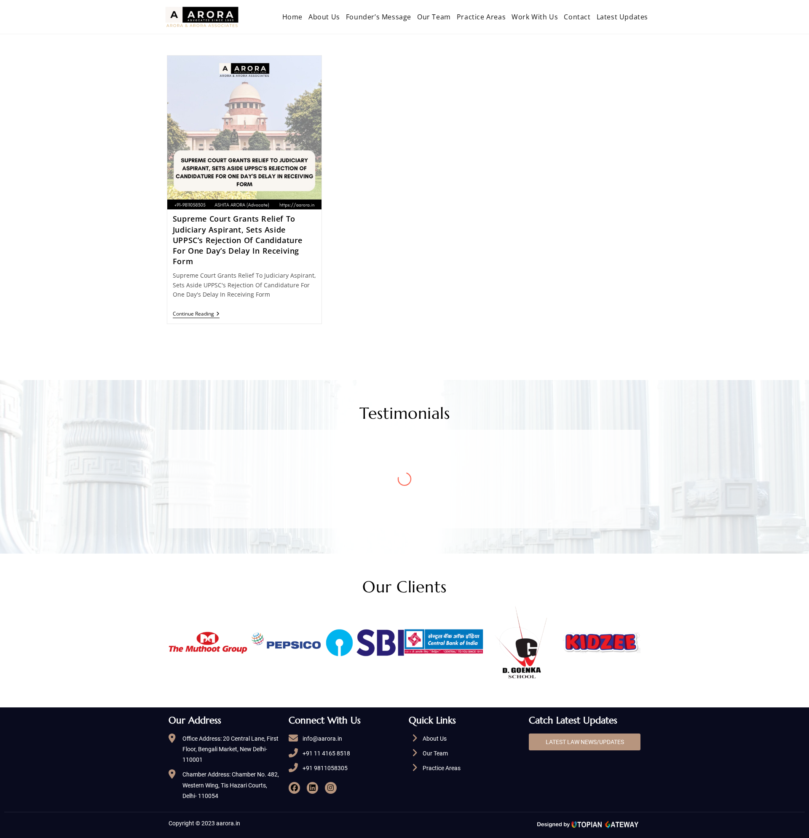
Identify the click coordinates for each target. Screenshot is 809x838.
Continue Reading (196, 314)
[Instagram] (330, 787)
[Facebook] (294, 787)
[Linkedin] (312, 787)
